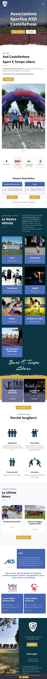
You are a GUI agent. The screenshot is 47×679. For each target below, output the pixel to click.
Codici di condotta (36, 671)
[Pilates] (12, 298)
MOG (30, 671)
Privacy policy (25, 677)
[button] (3, 390)
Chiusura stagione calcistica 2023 (35, 522)
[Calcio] (12, 237)
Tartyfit (35, 288)
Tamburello (35, 258)
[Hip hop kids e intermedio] (12, 328)
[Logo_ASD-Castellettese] (5, 1)
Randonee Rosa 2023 (12, 521)
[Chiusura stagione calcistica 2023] (35, 506)
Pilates (12, 318)
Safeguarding (25, 671)
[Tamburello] (35, 237)
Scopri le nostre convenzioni (23, 205)
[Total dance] (12, 267)
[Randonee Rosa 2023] (12, 506)
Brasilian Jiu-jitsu (35, 318)
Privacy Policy (25, 673)
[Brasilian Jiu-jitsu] (35, 298)
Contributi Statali (33, 670)
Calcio (12, 258)
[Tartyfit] (35, 267)
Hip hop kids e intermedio (12, 350)
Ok (20, 677)
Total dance (12, 288)
